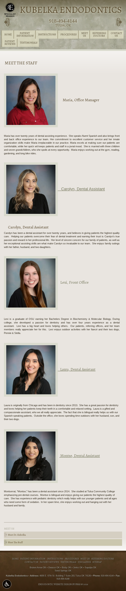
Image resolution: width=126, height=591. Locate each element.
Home (8, 34)
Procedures (69, 34)
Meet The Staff (15, 542)
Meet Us (9, 529)
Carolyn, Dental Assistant (81, 189)
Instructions (47, 34)
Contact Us (31, 562)
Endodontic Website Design (55, 584)
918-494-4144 (63, 21)
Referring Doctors (102, 558)
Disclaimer (84, 562)
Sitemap (97, 562)
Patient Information (32, 558)
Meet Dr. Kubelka (17, 534)
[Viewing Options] (6, 584)
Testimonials (28, 43)
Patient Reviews (49, 562)
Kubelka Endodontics (71, 10)
